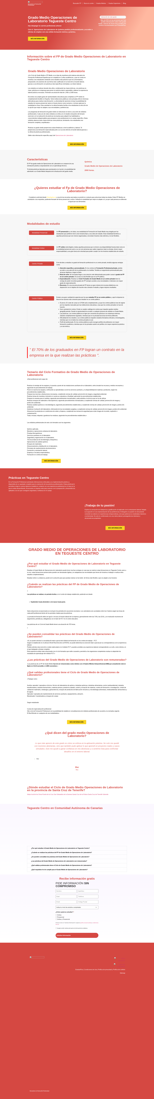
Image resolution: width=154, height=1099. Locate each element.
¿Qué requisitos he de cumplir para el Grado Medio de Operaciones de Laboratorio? (59, 869)
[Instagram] (124, 951)
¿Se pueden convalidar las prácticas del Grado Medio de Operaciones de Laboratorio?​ (60, 857)
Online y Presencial (63, 919)
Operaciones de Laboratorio (64, 135)
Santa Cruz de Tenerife (95, 794)
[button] (38, 521)
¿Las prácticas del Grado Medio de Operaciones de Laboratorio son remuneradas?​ (59, 861)
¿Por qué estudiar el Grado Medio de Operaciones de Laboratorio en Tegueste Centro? (60, 848)
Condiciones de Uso (90, 969)
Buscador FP (77, 3)
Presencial (60, 917)
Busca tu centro (89, 3)
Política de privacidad (105, 969)
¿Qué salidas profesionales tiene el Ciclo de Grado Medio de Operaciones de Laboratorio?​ (61, 865)
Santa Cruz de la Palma (80, 794)
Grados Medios (101, 3)
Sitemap (122, 973)
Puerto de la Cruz (47, 794)
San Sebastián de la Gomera (63, 794)
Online (59, 915)
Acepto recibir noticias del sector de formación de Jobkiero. (72, 928)
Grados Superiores (114, 3)
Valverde (105, 794)
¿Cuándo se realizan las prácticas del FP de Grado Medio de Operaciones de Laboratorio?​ (61, 852)
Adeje (29, 794)
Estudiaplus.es (51, 197)
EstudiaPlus (79, 969)
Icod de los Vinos (36, 794)
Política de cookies (119, 969)
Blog (124, 3)
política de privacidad (85, 922)
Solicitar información (64, 935)
